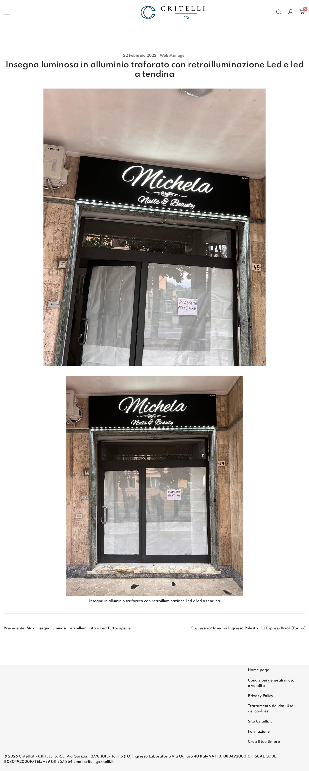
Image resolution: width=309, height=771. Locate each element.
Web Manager (173, 56)
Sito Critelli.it (260, 721)
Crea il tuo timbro (264, 742)
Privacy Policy (260, 696)
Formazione (259, 732)
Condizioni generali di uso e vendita (271, 683)
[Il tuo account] (291, 12)
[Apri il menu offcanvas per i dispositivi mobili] (7, 11)
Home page (258, 670)
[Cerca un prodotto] (279, 12)
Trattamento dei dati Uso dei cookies (271, 708)
